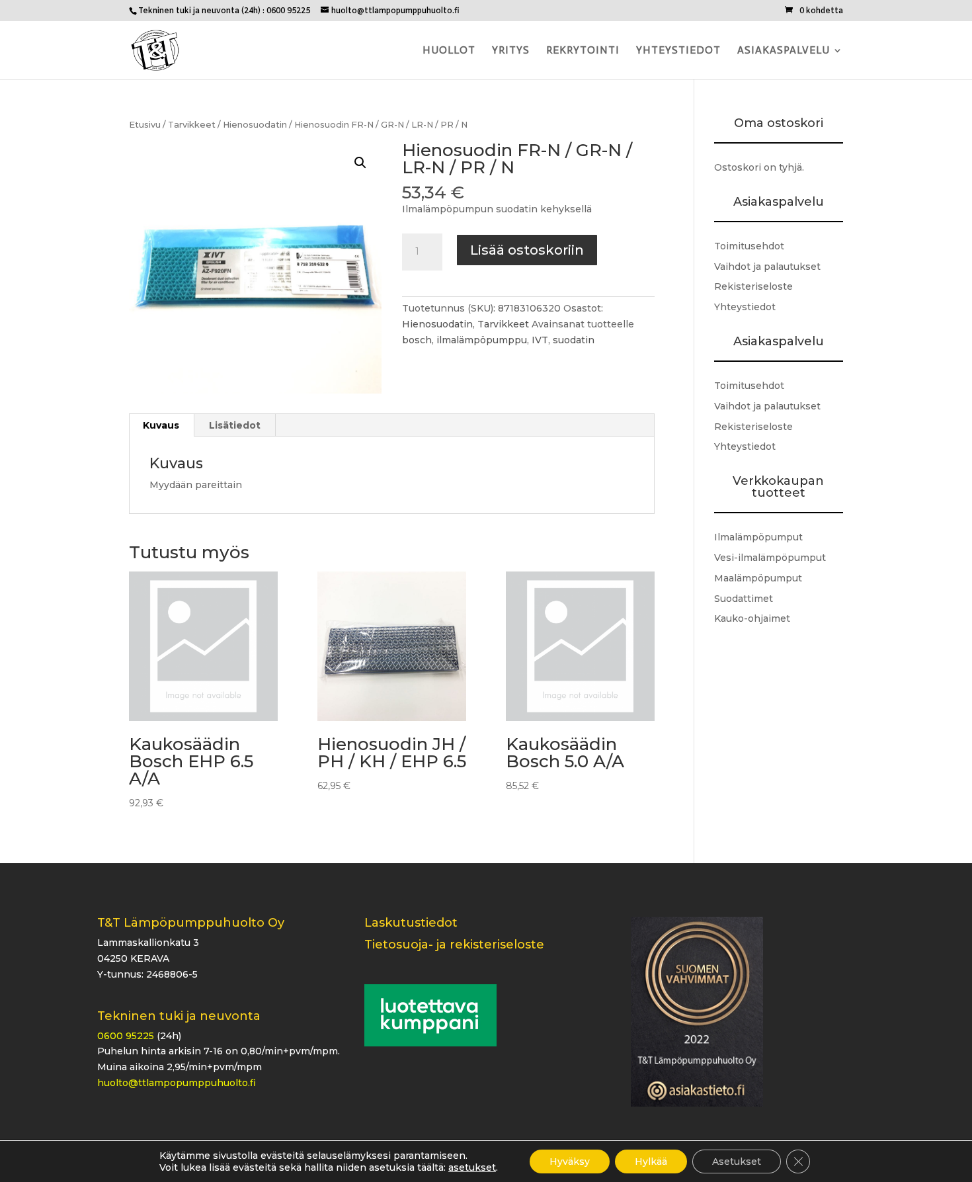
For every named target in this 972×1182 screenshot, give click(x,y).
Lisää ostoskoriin (527, 250)
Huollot (449, 51)
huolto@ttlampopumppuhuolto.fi (176, 1083)
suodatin (573, 340)
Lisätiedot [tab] (235, 425)
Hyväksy (569, 1161)
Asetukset (736, 1161)
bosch (417, 340)
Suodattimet (743, 599)
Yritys (511, 51)
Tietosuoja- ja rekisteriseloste (454, 944)
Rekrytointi (583, 51)
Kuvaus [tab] (161, 425)
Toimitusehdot (749, 246)
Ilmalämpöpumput (758, 537)
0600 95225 (125, 1036)
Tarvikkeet (192, 125)
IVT (540, 340)
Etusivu (145, 125)
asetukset (472, 1167)
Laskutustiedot (411, 922)
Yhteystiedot (678, 51)
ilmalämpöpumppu (481, 340)
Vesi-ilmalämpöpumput (770, 558)
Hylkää (651, 1161)
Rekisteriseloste (753, 286)
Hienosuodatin (255, 125)
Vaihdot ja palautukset (767, 267)
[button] (360, 163)
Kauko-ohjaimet (752, 618)
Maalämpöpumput (758, 578)
